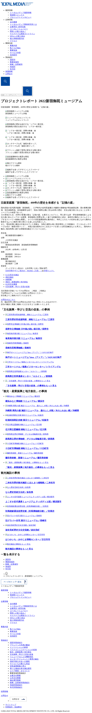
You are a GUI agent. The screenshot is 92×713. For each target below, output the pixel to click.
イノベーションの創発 (19, 647)
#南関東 (8, 279)
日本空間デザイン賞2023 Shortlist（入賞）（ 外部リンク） (30, 271)
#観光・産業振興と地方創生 (16, 282)
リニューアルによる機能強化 (21, 657)
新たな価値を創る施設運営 (20, 668)
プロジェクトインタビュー (20, 17)
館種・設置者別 (16, 64)
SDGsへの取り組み (17, 36)
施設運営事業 (15, 680)
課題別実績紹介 (16, 643)
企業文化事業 (15, 675)
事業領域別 (14, 62)
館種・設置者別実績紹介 (20, 683)
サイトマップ (10, 705)
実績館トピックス (17, 15)
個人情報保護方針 (17, 38)
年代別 (12, 69)
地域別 (12, 67)
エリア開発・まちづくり (20, 671)
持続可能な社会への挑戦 (20, 661)
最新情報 (4, 590)
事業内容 (13, 45)
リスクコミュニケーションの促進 (23, 650)
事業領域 (13, 50)
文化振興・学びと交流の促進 (21, 654)
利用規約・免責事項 (13, 707)
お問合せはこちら (8, 300)
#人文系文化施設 (12, 275)
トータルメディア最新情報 (20, 13)
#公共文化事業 (11, 284)
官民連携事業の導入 (18, 666)
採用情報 (9, 71)
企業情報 (4, 601)
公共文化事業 (15, 678)
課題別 (12, 60)
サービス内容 (15, 53)
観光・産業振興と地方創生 (20, 652)
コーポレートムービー (19, 29)
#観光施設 (9, 277)
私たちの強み (15, 48)
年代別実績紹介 (16, 687)
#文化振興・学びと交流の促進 (17, 287)
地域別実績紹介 (16, 685)
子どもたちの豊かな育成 (20, 664)
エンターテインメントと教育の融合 (24, 659)
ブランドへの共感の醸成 (20, 645)
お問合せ (9, 74)
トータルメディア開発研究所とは (23, 24)
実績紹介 (4, 640)
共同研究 (13, 55)
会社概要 (13, 22)
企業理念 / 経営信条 (18, 27)
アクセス (13, 41)
